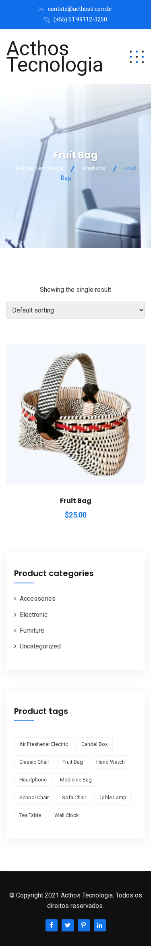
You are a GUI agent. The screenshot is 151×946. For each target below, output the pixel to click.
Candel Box (94, 744)
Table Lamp (112, 797)
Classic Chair (34, 762)
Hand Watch (110, 762)
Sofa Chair (74, 797)
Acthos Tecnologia (54, 56)
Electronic (34, 615)
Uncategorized (40, 646)
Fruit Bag (75, 500)
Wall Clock (66, 815)
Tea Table (30, 815)
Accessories (38, 598)
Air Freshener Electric (43, 744)
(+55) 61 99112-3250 (80, 19)
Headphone (33, 780)
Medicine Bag (76, 780)
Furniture (32, 630)
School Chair (34, 797)
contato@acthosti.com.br (80, 9)
